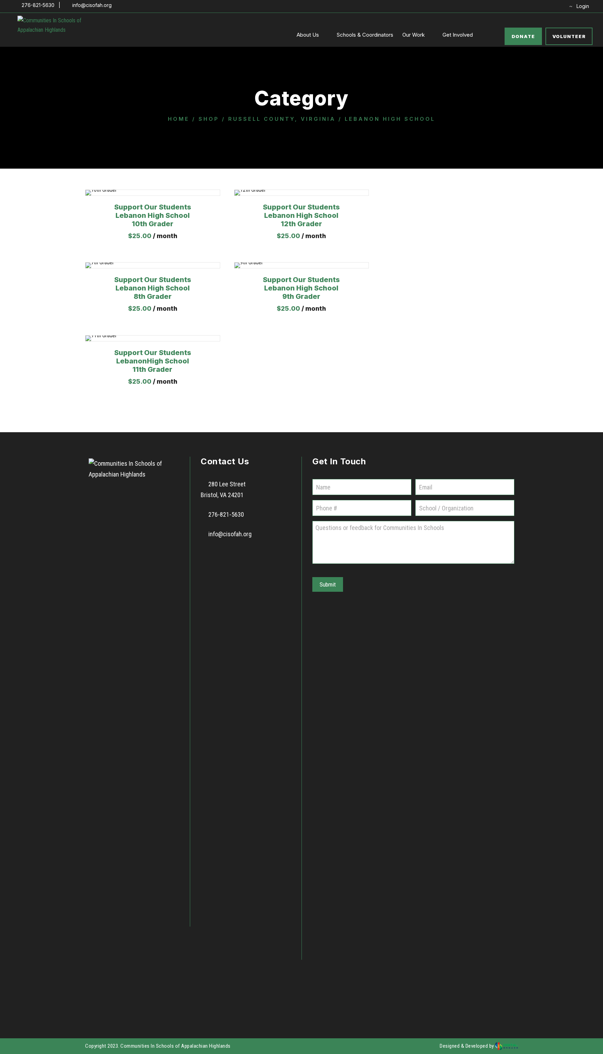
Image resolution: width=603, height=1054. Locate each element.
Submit (328, 584)
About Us (308, 34)
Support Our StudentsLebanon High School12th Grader (301, 215)
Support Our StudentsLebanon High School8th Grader (152, 288)
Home (178, 119)
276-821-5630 (226, 514)
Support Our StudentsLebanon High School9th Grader (301, 288)
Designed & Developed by (467, 1046)
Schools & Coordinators (365, 34)
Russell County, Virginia (282, 119)
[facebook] (525, 6)
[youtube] (546, 6)
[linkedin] (535, 6)
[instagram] (557, 6)
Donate (523, 36)
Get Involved (457, 34)
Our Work (413, 34)
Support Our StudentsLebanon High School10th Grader (152, 215)
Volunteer (569, 36)
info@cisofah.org (230, 534)
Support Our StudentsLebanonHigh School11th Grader (152, 361)
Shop (209, 119)
